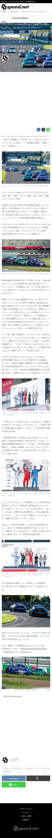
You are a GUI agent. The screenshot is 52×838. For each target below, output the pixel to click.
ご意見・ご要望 (26, 816)
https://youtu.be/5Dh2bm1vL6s (33, 649)
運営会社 (26, 820)
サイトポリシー (26, 812)
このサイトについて (26, 809)
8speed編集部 (14, 57)
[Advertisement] (26, 100)
